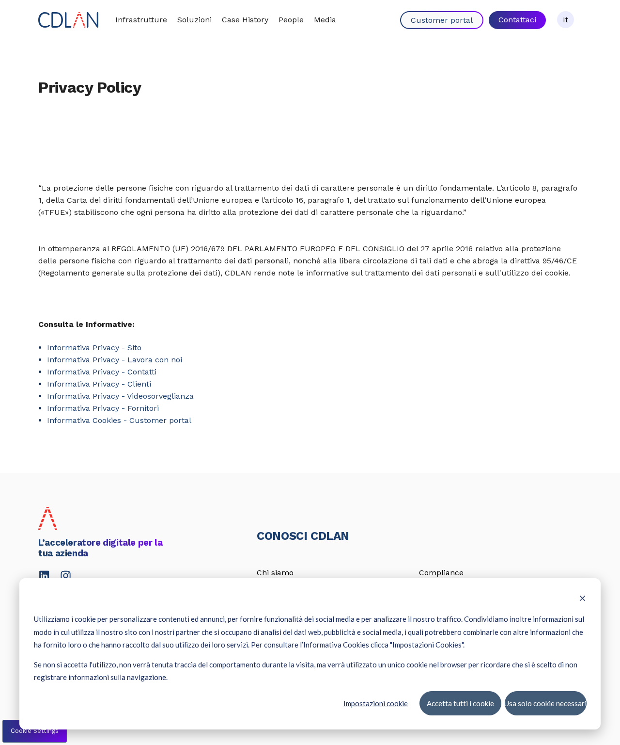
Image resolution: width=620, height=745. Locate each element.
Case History (245, 19)
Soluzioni (194, 19)
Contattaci (517, 19)
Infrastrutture (141, 19)
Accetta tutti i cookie (460, 702)
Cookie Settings (35, 730)
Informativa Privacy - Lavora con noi (114, 359)
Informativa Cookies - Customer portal (119, 420)
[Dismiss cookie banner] (582, 599)
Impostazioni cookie (375, 702)
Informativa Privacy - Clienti (99, 384)
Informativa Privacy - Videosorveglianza (120, 396)
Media (325, 19)
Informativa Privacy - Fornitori (103, 408)
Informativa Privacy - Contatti (101, 371)
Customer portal (442, 20)
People (291, 19)
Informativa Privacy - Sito (94, 347)
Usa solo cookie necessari (546, 702)
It (565, 19)
